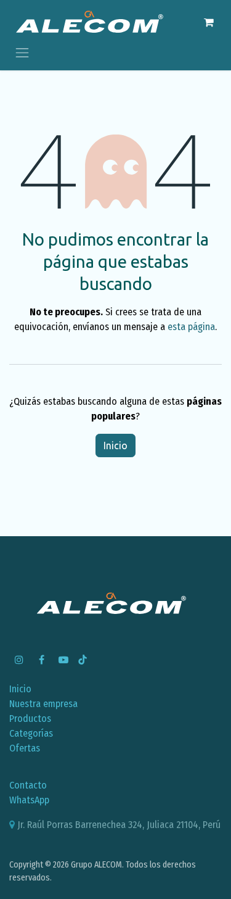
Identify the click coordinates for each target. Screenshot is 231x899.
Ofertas (24, 748)
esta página (191, 327)
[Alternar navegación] (22, 52)
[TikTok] (82, 660)
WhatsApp (29, 800)
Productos (30, 718)
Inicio (115, 445)
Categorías (31, 733)
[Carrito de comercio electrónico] (209, 22)
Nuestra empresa (43, 704)
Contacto (28, 785)
